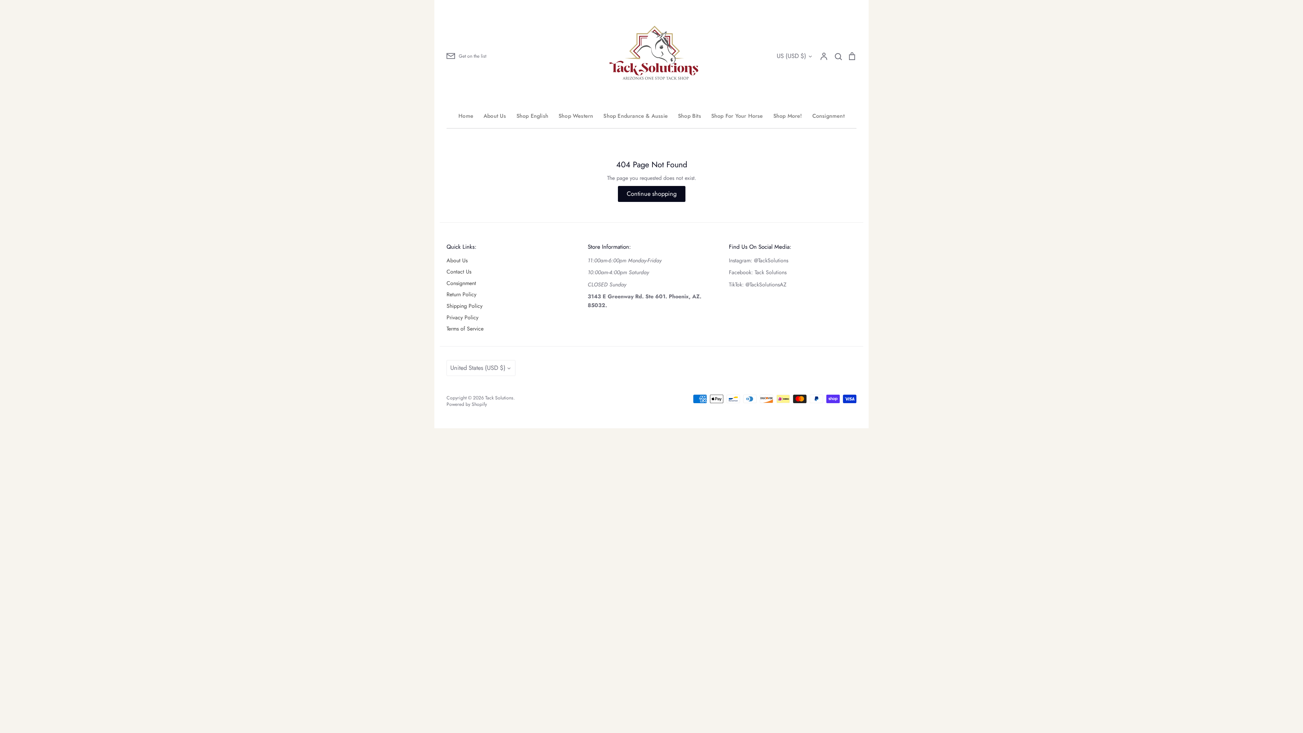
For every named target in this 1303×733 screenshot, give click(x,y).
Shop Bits (689, 116)
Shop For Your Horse (737, 116)
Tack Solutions (499, 397)
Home (465, 116)
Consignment (828, 116)
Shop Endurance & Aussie (635, 116)
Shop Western (576, 116)
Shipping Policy (465, 306)
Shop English (532, 116)
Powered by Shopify (467, 404)
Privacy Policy (462, 317)
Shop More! (787, 116)
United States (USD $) (478, 367)
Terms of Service (465, 329)
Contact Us (459, 272)
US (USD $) (791, 56)
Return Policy (461, 294)
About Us (495, 116)
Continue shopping (652, 193)
